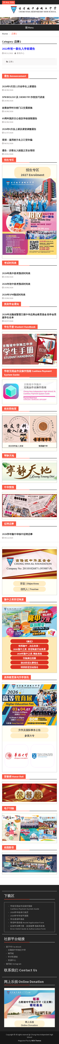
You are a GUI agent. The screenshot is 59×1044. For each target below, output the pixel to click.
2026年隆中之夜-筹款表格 (29, 653)
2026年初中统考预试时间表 (16, 283)
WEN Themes (36, 1040)
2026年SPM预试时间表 (13, 294)
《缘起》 (29, 641)
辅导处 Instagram (13, 964)
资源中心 (12, 960)
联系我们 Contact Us (20, 970)
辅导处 (11, 953)
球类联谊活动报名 (29, 667)
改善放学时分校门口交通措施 (17, 107)
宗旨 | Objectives (29, 583)
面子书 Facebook (13, 947)
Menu (31, 27)
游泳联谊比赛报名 (29, 662)
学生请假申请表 (17, 919)
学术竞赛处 (13, 957)
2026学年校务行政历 (19, 912)
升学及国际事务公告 (29, 730)
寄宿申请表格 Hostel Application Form (27, 922)
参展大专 (29, 735)
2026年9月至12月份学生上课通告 (19, 86)
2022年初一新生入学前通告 (18, 48)
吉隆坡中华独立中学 (17, 950)
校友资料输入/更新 (16, 446)
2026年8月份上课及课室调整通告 (19, 129)
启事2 (11, 61)
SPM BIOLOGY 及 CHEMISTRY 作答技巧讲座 (23, 97)
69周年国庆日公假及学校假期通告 (19, 118)
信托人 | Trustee (29, 589)
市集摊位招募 (29, 658)
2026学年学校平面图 (19, 915)
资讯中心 (20, 53)
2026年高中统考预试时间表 (16, 273)
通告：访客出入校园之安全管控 (18, 150)
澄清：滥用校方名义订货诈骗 (17, 139)
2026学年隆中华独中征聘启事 (17, 534)
